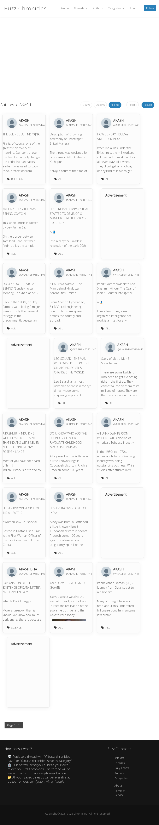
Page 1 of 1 (13, 725)
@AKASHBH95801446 (32, 125)
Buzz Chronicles (25, 8)
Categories (115, 8)
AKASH (24, 120)
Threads (79, 8)
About (133, 8)
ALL (60, 179)
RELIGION (17, 179)
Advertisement (115, 195)
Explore (119, 757)
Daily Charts (121, 768)
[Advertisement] (77, 67)
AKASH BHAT (29, 569)
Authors (98, 8)
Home (65, 8)
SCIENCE (16, 627)
